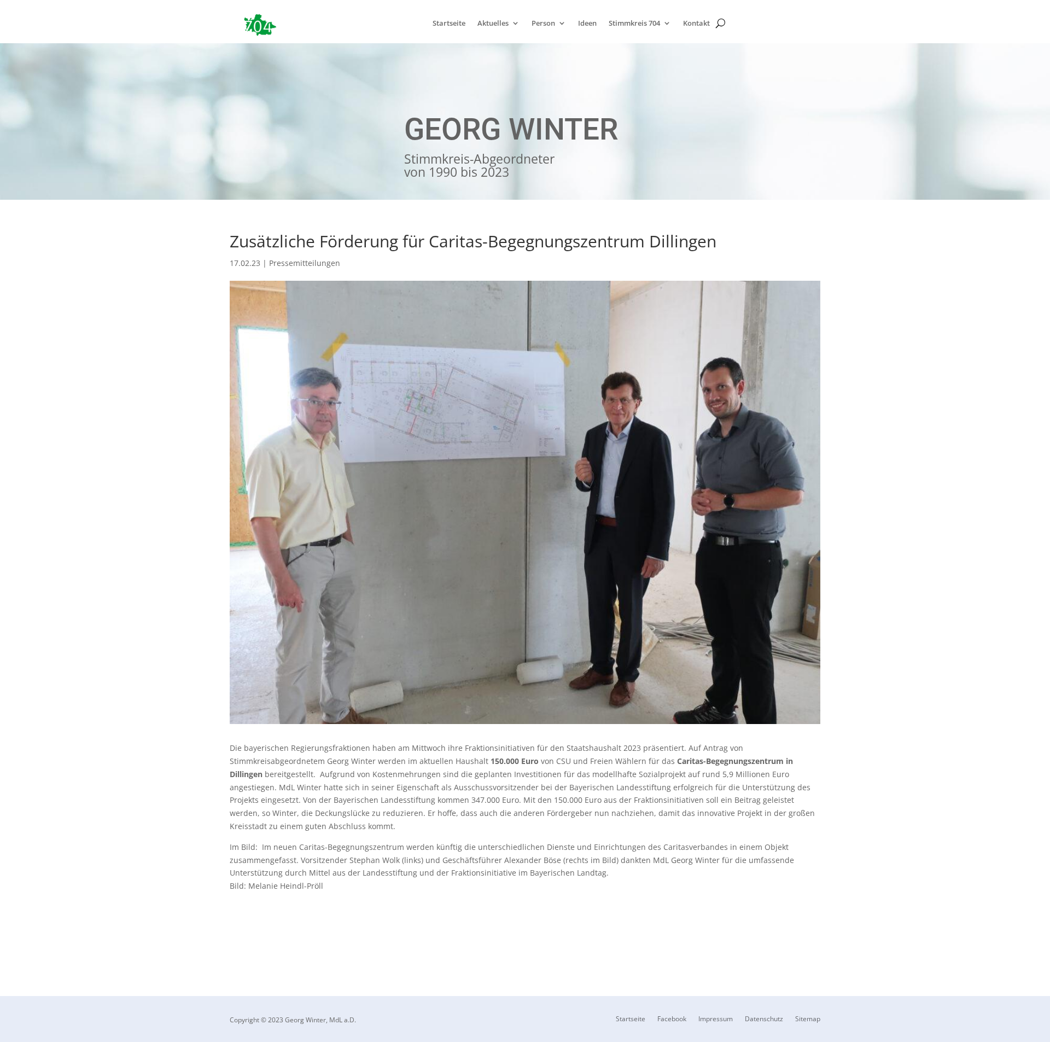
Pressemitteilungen (304, 263)
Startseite (449, 23)
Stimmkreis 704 (634, 23)
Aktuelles (493, 23)
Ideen (587, 23)
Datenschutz (764, 1019)
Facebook (671, 1019)
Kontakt (696, 23)
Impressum (715, 1019)
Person (543, 23)
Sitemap (807, 1019)
